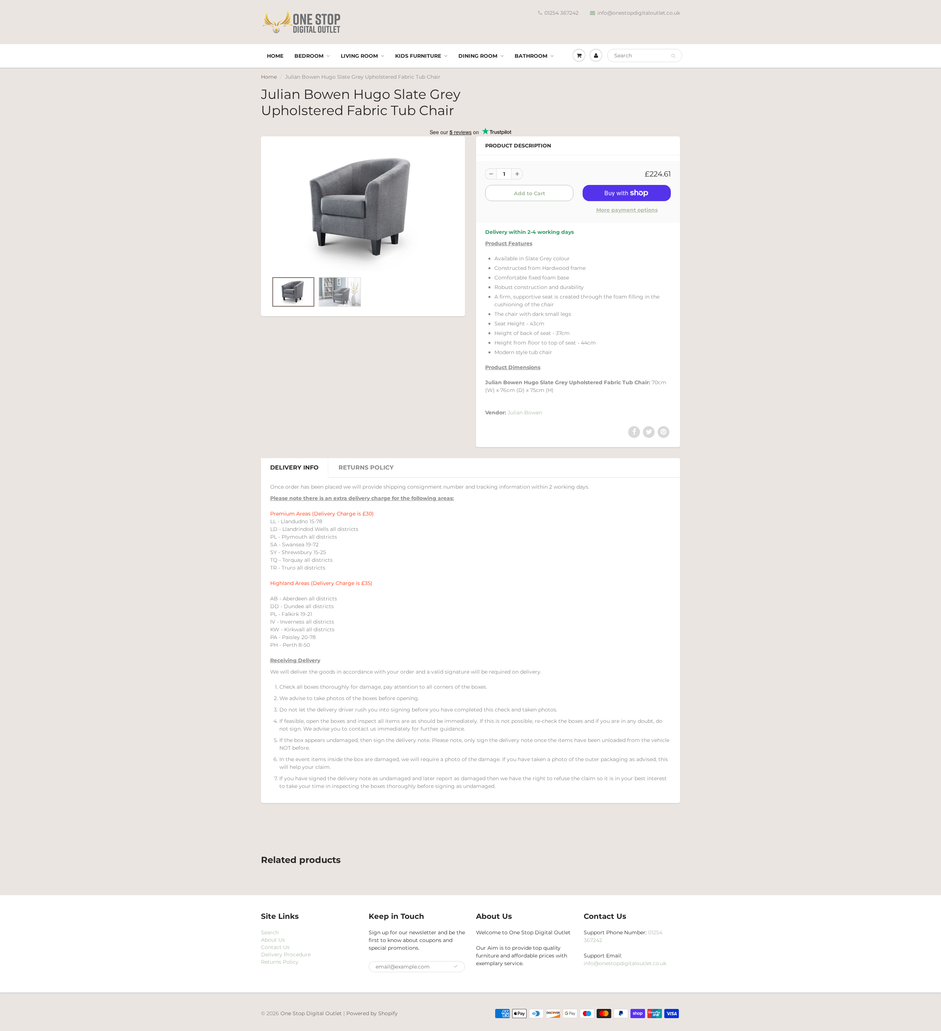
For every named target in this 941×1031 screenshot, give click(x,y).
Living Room (359, 56)
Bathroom (531, 56)
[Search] (673, 56)
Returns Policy (366, 467)
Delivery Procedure (286, 954)
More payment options (627, 210)
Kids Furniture (418, 56)
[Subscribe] (455, 966)
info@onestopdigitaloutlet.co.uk (638, 13)
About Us (273, 940)
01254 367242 (561, 13)
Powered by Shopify (372, 1013)
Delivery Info (294, 467)
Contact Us (275, 947)
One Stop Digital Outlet (311, 1013)
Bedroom (308, 56)
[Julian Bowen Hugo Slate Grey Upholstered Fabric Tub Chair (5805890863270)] (363, 208)
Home (275, 56)
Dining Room (477, 56)
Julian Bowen (525, 412)
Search (270, 932)
